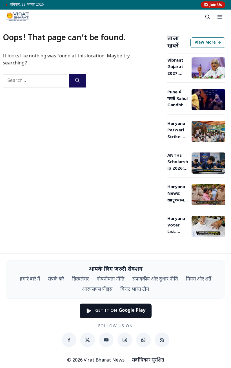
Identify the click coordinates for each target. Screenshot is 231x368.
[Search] (77, 80)
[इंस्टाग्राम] (124, 340)
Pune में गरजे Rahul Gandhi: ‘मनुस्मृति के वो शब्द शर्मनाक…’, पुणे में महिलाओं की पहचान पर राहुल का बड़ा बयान (177, 99)
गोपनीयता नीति (111, 279)
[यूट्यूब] (106, 340)
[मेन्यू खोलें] (219, 16)
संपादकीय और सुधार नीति (155, 279)
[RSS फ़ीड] (162, 340)
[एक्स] (87, 340)
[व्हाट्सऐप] (143, 340)
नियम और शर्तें (198, 279)
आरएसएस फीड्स (97, 289)
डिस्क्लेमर (80, 279)
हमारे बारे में (30, 279)
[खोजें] (207, 16)
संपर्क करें (56, 279)
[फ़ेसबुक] (69, 340)
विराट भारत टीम (134, 289)
